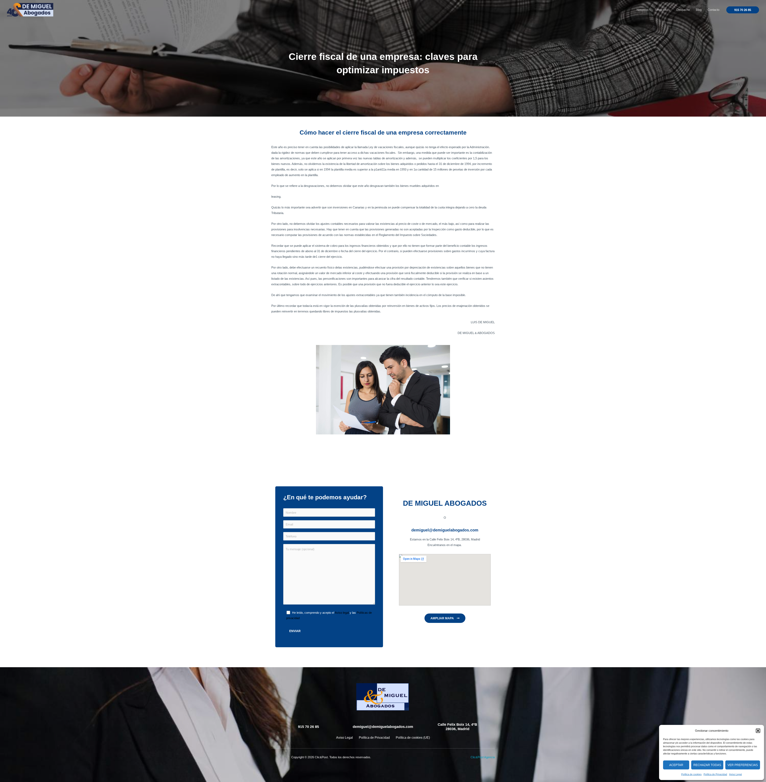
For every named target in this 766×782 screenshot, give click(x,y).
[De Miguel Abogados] (30, 9)
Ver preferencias (743, 765)
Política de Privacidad (715, 774)
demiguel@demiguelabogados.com (383, 727)
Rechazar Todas (707, 765)
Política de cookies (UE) (413, 737)
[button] (758, 731)
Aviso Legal (735, 774)
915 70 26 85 (308, 727)
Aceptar (676, 765)
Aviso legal (342, 612)
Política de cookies (691, 774)
